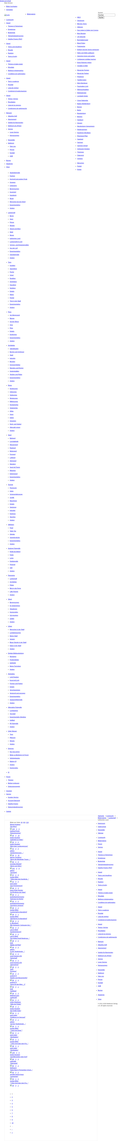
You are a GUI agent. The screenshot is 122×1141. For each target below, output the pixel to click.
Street (10, 599)
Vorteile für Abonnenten (15, 122)
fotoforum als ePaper (14, 126)
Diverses (11, 748)
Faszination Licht (82, 86)
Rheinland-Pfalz (82, 136)
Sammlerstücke (15, 537)
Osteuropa (13, 392)
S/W (11, 568)
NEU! (79, 17)
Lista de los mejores (14, 105)
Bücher (8, 160)
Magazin (9, 113)
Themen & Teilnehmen (15, 26)
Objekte (12, 534)
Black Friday (81, 43)
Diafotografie (14, 561)
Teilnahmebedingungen (15, 36)
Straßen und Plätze (16, 374)
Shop (8, 167)
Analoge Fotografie (14, 548)
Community (10, 20)
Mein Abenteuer (82, 83)
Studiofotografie (15, 173)
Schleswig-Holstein (83, 149)
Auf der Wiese (14, 321)
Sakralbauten (14, 349)
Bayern (79, 107)
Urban (10, 626)
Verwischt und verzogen (17, 693)
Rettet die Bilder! (15, 551)
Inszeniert (13, 192)
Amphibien (13, 282)
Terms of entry (12, 56)
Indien (12, 418)
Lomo (11, 558)
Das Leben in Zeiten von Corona (87, 30)
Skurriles (12, 517)
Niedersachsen (82, 129)
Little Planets (14, 591)
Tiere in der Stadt (15, 301)
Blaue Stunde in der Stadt (18, 642)
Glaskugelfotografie (16, 700)
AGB (11, 156)
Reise (10, 385)
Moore (12, 235)
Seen (11, 219)
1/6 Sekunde (81, 37)
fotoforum (11, 143)
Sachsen (80, 142)
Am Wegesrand (15, 315)
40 (21, 822)
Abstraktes (11, 674)
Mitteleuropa (14, 401)
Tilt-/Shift (12, 714)
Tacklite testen (81, 80)
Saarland (80, 139)
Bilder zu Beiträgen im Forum (19, 755)
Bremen (79, 116)
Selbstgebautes (15, 758)
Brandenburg (81, 113)
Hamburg (80, 120)
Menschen (80, 163)
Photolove (80, 77)
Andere (12, 208)
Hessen (79, 123)
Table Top (13, 531)
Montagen (13, 656)
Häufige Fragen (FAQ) (15, 39)
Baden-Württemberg (83, 104)
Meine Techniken (15, 666)
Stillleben (11, 524)
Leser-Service (14, 132)
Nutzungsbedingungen (15, 807)
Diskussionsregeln (14, 786)
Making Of (13, 761)
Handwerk (13, 195)
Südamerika (14, 408)
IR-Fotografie (14, 723)
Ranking (10, 53)
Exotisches (13, 334)
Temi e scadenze (13, 81)
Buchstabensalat (82, 40)
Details (12, 291)
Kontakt (12, 153)
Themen (10, 780)
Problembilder (14, 660)
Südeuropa (13, 395)
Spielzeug (13, 507)
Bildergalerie (31, 14)
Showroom (80, 20)
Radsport (13, 448)
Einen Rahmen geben (84, 62)
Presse (12, 149)
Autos (11, 491)
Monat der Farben (83, 73)
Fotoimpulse (81, 46)
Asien (11, 414)
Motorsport (13, 451)
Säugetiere (13, 269)
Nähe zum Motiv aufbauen (85, 53)
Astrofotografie (14, 254)
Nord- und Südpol (15, 424)
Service (10, 129)
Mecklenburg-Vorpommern (85, 126)
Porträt (79, 166)
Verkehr (12, 639)
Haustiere (13, 285)
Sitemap (100, 833)
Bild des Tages (82, 24)
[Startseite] (15, 15)
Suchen (100, 13)
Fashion (12, 176)
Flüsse (12, 222)
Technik (10, 485)
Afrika (11, 411)
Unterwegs (13, 185)
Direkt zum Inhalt (5, 1)
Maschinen (13, 501)
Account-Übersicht (14, 800)
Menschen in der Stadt (17, 629)
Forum (8, 777)
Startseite (101, 816)
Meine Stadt (14, 636)
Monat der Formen (83, 70)
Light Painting (14, 677)
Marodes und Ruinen (16, 368)
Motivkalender (81, 93)
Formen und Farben (16, 683)
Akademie (9, 164)
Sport (9, 435)
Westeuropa (14, 398)
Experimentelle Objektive (18, 717)
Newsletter (11, 140)
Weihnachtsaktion (83, 89)
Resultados (11, 102)
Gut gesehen (14, 615)
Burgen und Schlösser (17, 352)
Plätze (12, 585)
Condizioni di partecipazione (17, 91)
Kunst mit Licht (14, 680)
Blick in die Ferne (15, 588)
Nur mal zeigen (15, 752)
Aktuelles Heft (12, 116)
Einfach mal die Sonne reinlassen (88, 49)
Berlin (79, 110)
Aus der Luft (14, 248)
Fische (12, 272)
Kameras (13, 514)
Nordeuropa (14, 388)
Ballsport (12, 438)
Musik (12, 198)
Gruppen (12, 182)
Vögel (12, 275)
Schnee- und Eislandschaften (19, 245)
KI (8, 772)
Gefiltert (12, 720)
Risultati (10, 85)
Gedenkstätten (14, 371)
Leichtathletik (14, 441)
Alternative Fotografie (15, 707)
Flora (9, 312)
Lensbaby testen (82, 96)
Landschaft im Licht (16, 242)
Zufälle (12, 618)
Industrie (12, 358)
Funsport (12, 454)
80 (24, 822)
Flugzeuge (13, 488)
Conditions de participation (16, 74)
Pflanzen (12, 737)
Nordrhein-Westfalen (84, 133)
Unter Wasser (12, 731)
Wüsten (12, 225)
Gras (11, 325)
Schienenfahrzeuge (16, 494)
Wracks (12, 741)
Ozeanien (13, 421)
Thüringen (80, 152)
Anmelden (9, 10)
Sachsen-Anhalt (82, 146)
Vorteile (8, 811)
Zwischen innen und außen (86, 56)
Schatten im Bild (82, 66)
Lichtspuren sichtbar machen (86, 59)
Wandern (13, 464)
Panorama (11, 575)
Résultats (11, 67)
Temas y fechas (13, 99)
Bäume (12, 318)
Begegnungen (14, 189)
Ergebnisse (11, 29)
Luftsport (12, 457)
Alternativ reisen (15, 427)
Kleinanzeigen (14, 135)
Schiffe (12, 497)
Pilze (11, 328)
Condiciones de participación (17, 108)
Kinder (79, 169)
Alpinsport (13, 461)
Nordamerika (14, 405)
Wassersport (14, 445)
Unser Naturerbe (82, 100)
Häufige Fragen (13, 804)
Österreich (80, 155)
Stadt (11, 355)
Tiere (9, 262)
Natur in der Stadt (15, 646)
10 (12, 1123)
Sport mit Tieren (15, 467)
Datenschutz (102, 826)
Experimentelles (15, 205)
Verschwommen (15, 690)
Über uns (13, 146)
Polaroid (12, 564)
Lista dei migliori (13, 88)
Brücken (12, 361)
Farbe (12, 555)
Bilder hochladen (11, 6)
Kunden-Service (13, 797)
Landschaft (11, 213)
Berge (12, 216)
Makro (12, 294)
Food (11, 528)
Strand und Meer (15, 229)
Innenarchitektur (15, 365)
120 (27, 822)
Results (10, 50)
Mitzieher (13, 470)
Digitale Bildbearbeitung (16, 653)
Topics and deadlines (15, 47)
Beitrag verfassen (13, 783)
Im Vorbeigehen (15, 606)
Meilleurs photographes (15, 70)
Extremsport (14, 474)
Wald (11, 232)
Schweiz (80, 158)
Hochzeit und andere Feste (18, 179)
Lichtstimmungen (15, 633)
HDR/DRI (13, 663)
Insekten (12, 265)
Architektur (11, 345)
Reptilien (13, 278)
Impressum (101, 823)
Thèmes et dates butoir (15, 64)
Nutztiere (13, 288)
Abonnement (12, 119)
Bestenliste (11, 32)
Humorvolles (14, 612)
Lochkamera (14, 710)
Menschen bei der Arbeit (17, 202)
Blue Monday (81, 33)
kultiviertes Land (15, 238)
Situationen (13, 609)
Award (8, 23)
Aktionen (80, 27)
